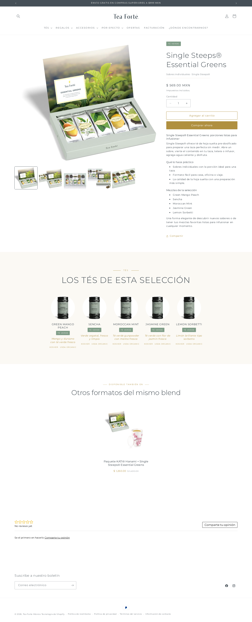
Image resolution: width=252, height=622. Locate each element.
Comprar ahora (202, 125)
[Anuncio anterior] (16, 3)
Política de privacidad (105, 614)
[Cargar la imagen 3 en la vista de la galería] (74, 178)
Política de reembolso (79, 614)
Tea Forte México (32, 614)
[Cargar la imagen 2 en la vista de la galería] (50, 178)
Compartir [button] (176, 235)
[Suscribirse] (72, 585)
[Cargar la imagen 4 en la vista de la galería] (99, 178)
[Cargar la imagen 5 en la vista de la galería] (123, 178)
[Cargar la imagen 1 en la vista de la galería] (26, 178)
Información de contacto (158, 614)
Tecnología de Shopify (53, 614)
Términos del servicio (131, 614)
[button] (18, 16)
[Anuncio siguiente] (236, 3)
